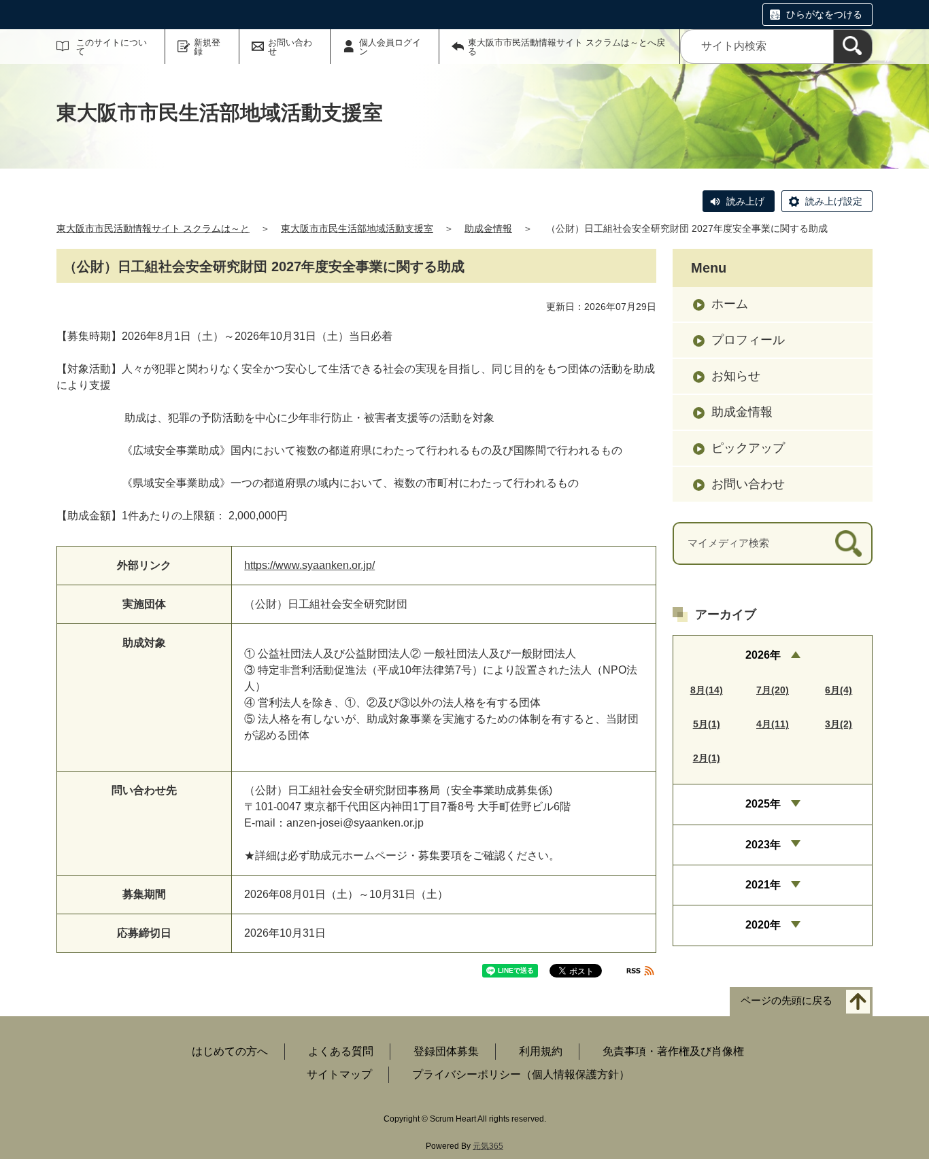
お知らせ (735, 376)
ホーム (729, 304)
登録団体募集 (446, 1051)
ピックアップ (748, 448)
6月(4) (838, 690)
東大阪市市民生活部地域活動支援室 (357, 228)
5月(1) (706, 724)
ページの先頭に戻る (786, 1001)
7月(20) (772, 690)
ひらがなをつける (824, 14)
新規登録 (207, 46)
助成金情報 (488, 228)
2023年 (763, 844)
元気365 (488, 1146)
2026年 (763, 655)
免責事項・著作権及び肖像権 (673, 1051)
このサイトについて (111, 46)
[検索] (853, 46)
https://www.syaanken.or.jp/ (309, 565)
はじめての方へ (230, 1051)
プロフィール (748, 340)
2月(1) (706, 758)
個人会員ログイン (390, 46)
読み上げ (745, 201)
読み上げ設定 (833, 201)
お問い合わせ (290, 46)
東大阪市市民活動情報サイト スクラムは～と (153, 228)
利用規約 (540, 1051)
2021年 (763, 884)
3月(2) (838, 724)
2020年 (763, 925)
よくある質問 (340, 1051)
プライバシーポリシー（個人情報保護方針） (521, 1074)
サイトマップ (339, 1074)
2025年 (763, 804)
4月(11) (772, 724)
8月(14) (706, 690)
